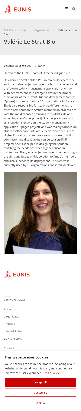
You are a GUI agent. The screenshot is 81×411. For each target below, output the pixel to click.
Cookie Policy (51, 373)
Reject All (40, 403)
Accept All (40, 382)
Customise (40, 392)
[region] (40, 381)
